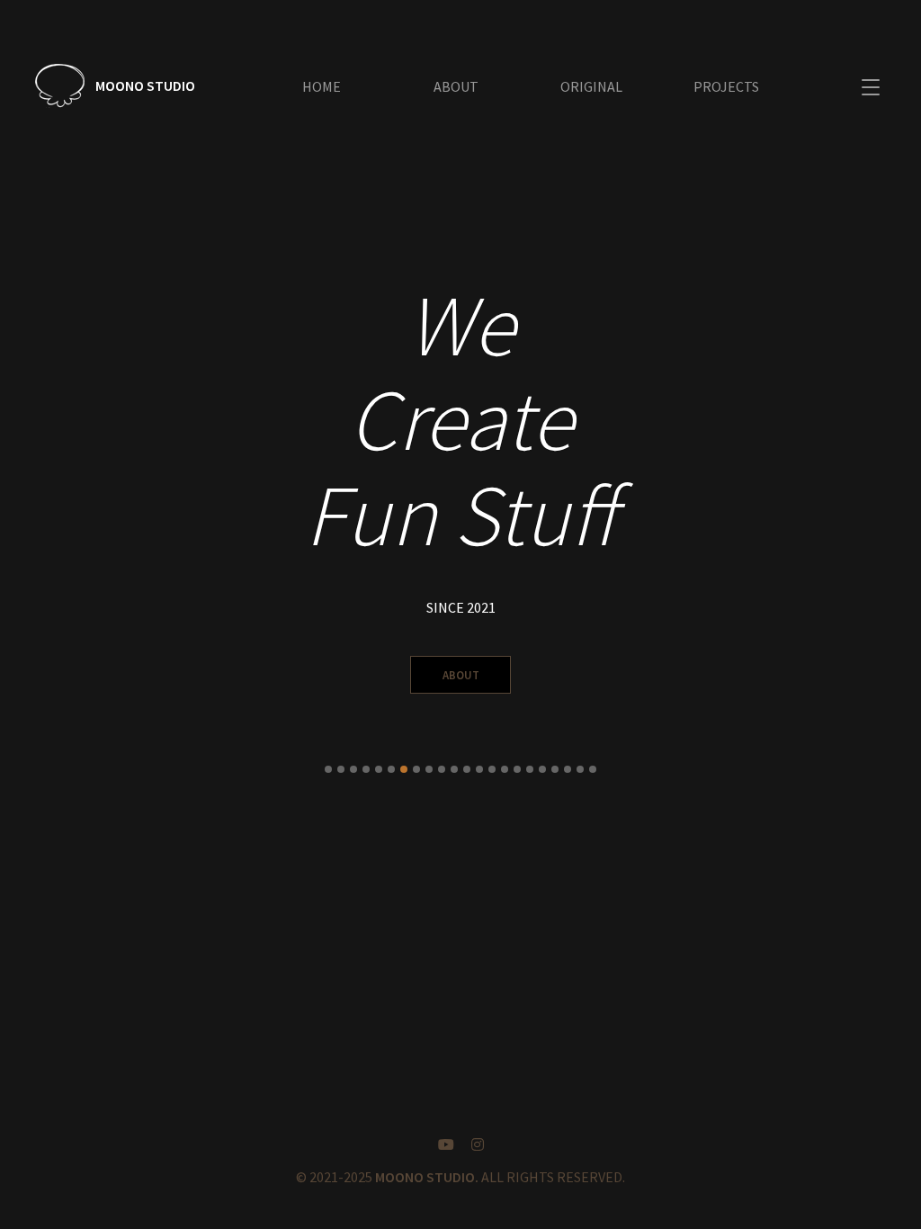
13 (479, 769)
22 (592, 769)
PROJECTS (726, 86)
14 (492, 769)
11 (454, 769)
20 (567, 769)
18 (542, 769)
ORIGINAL (591, 86)
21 (580, 769)
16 (517, 769)
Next (888, 529)
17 (529, 769)
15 (504, 769)
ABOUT (456, 86)
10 (441, 769)
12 (466, 769)
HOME (321, 86)
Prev (32, 529)
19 (555, 769)
